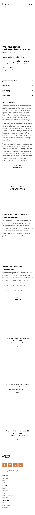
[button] (17, 80)
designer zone (6, 505)
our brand (5, 478)
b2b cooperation (6, 503)
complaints (5, 497)
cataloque (5, 488)
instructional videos (7, 495)
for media (5, 507)
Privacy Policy (16, 471)
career (4, 480)
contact (4, 482)
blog (3, 492)
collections (5, 490)
